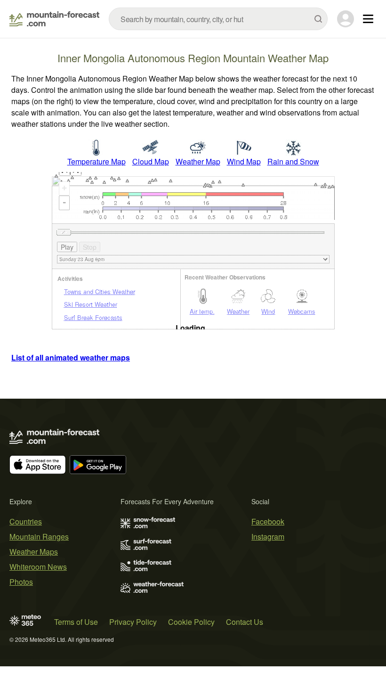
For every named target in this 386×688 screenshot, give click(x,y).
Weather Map (198, 161)
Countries (25, 521)
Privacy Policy (133, 621)
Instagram (267, 536)
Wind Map (244, 161)
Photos (21, 581)
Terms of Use (76, 621)
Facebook (267, 521)
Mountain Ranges (39, 536)
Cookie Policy (191, 621)
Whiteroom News (38, 566)
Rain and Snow (293, 161)
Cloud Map (150, 161)
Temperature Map (96, 161)
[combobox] (218, 19)
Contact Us (244, 621)
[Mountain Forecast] (54, 18)
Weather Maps (33, 551)
